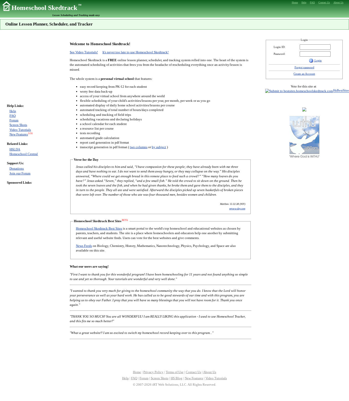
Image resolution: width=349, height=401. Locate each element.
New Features (18, 134)
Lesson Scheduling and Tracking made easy (76, 15)
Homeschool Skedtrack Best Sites (99, 228)
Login (318, 60)
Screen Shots (18, 125)
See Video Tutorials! (84, 52)
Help (12, 111)
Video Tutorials (20, 130)
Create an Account (304, 73)
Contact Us (193, 372)
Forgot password (304, 67)
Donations (16, 168)
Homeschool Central (23, 154)
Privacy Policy (153, 372)
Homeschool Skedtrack (46, 7)
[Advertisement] (22, 68)
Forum (13, 120)
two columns (138, 147)
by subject (159, 147)
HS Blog (176, 378)
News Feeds (84, 246)
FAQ (12, 116)
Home (137, 372)
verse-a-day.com (237, 208)
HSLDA (14, 149)
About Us (209, 372)
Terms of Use (174, 372)
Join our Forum (19, 173)
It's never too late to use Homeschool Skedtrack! (135, 52)
